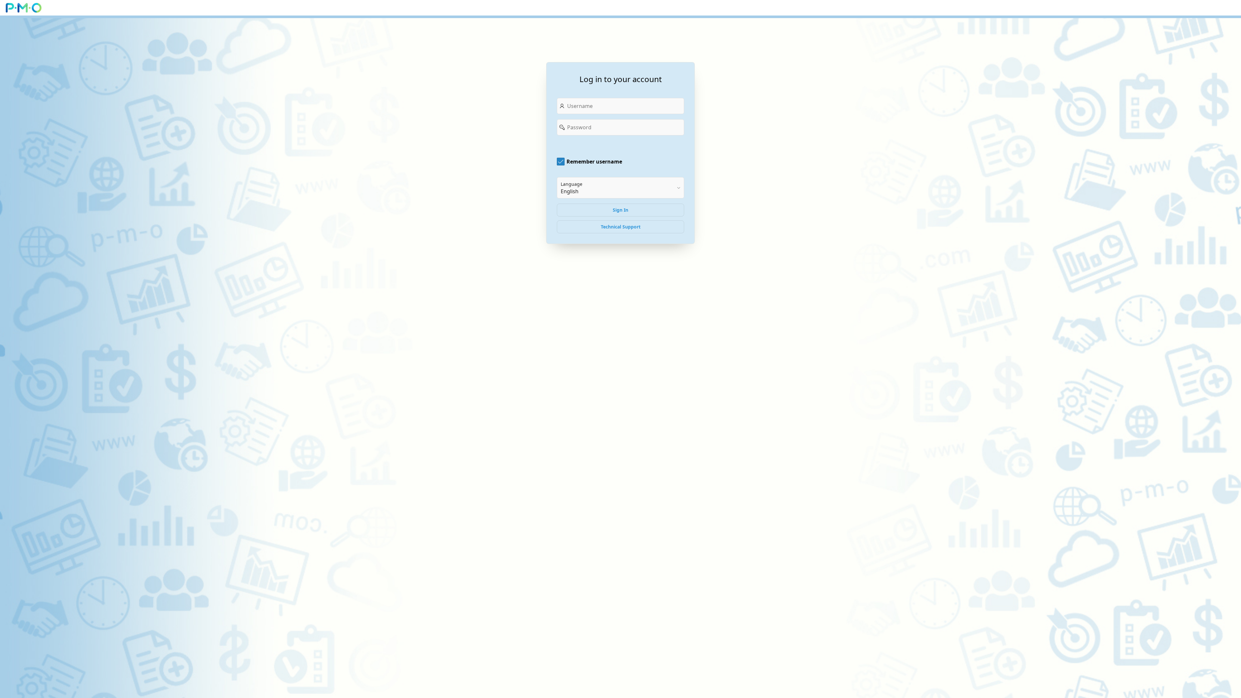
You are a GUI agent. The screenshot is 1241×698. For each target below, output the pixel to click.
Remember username (594, 161)
